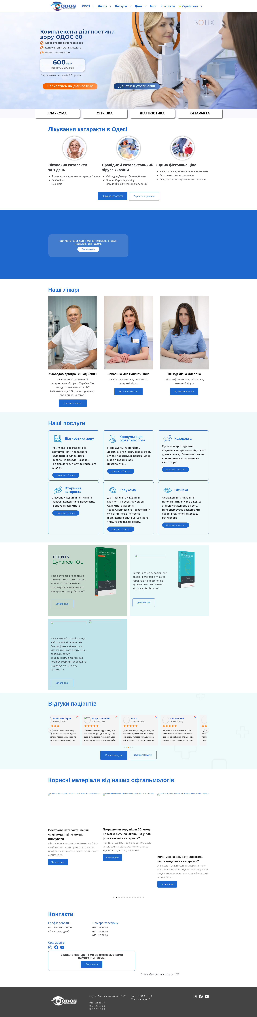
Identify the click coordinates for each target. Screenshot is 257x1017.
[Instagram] (50, 947)
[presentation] (113, 897)
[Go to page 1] (126, 747)
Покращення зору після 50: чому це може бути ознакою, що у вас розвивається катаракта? (72, 834)
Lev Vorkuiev (107, 718)
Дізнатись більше (72, 403)
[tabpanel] (74, 827)
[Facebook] (56, 947)
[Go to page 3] (130, 747)
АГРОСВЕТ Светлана (150, 718)
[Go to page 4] (132, 747)
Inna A (64, 718)
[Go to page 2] (128, 747)
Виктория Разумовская (191, 718)
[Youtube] (62, 947)
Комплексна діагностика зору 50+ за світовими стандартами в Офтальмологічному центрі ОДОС (182, 861)
